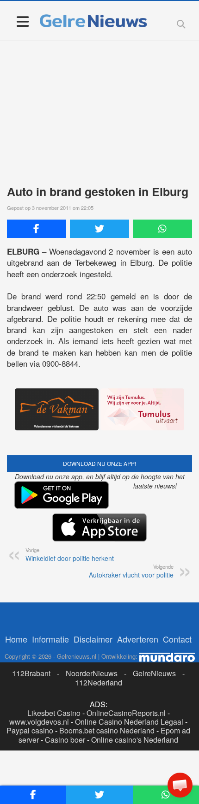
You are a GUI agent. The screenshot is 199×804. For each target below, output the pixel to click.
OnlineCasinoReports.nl (126, 713)
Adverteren (137, 639)
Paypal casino (29, 730)
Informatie (50, 639)
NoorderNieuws (92, 673)
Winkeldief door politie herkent (69, 554)
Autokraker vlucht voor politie (131, 571)
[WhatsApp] (162, 229)
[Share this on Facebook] (36, 229)
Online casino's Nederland (134, 739)
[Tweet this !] (99, 229)
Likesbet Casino (54, 713)
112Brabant (31, 673)
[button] (180, 785)
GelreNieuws (154, 673)
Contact (177, 639)
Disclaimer (93, 639)
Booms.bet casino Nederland (107, 730)
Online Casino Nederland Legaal (129, 721)
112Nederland (98, 682)
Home (16, 639)
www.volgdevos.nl (39, 721)
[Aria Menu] (22, 21)
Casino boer (65, 739)
